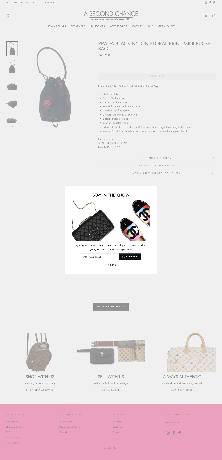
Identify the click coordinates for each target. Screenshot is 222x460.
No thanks (111, 264)
